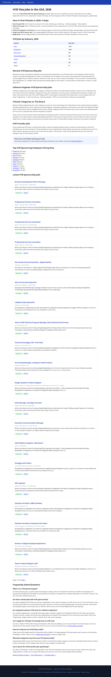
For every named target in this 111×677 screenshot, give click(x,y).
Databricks (16, 151)
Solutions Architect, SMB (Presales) (28, 503)
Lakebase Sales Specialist (25, 302)
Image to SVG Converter (74, 672)
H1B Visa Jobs (7, 2)
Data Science (17, 52)
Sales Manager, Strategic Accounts (28, 403)
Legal (15, 62)
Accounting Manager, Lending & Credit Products (33, 363)
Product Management (20, 56)
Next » (24, 580)
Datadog (15, 160)
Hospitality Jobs (48, 672)
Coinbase (15, 168)
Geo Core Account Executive (25, 282)
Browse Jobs (16, 2)
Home (55, 669)
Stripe (14, 164)
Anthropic (16, 153)
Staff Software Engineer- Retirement (29, 443)
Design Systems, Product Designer (28, 383)
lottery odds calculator (43, 634)
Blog (23, 2)
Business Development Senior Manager (30, 182)
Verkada (15, 158)
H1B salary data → (50, 655)
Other (15, 46)
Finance (16, 59)
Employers (30, 2)
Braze (14, 162)
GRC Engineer (20, 483)
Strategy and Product (23, 463)
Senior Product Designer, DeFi (26, 563)
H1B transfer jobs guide (75, 626)
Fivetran (15, 166)
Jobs (59, 669)
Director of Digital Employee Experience (30, 543)
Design (16, 65)
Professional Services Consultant (27, 202)
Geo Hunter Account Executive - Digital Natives (33, 262)
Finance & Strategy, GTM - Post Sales (29, 342)
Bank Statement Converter (60, 672)
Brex (14, 155)
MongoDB (16, 170)
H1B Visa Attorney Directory (35, 672)
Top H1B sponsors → (37, 655)
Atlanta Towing (85, 672)
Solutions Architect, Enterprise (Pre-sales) (31, 523)
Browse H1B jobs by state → (21, 655)
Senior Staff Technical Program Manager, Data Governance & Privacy (42, 322)
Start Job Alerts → (77, 141)
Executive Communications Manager (29, 423)
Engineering (17, 49)
